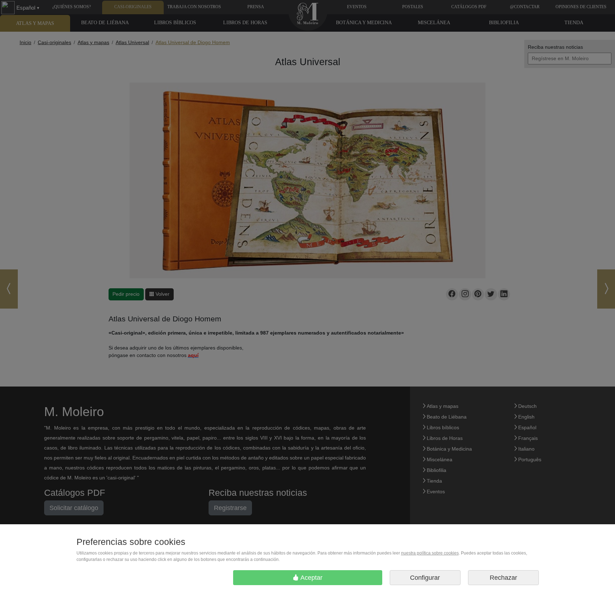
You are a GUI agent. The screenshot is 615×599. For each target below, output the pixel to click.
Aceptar (310, 577)
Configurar (425, 577)
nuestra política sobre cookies (430, 553)
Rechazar (503, 577)
